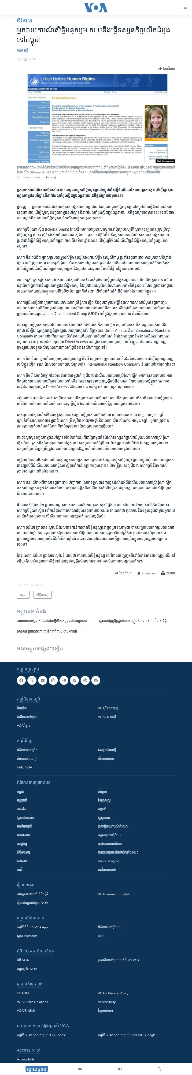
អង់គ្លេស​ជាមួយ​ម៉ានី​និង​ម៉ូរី (32, 894)
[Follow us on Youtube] (42, 680)
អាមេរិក (21, 809)
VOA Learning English (114, 894)
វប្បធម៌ (102, 809)
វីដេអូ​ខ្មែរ (22, 708)
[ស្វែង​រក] (159, 1069)
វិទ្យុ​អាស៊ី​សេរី (105, 1010)
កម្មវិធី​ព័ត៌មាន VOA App (32, 927)
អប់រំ (19, 870)
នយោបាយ (23, 835)
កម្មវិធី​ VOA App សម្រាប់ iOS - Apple (41, 1035)
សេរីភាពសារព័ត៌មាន (110, 844)
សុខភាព (22, 861)
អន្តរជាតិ (22, 800)
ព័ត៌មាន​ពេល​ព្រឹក (27, 750)
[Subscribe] (95, 680)
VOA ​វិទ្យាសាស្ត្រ (108, 708)
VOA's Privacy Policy (113, 993)
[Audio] (120, 1069)
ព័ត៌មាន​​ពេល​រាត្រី (27, 758)
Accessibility (107, 1002)
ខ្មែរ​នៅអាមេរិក (25, 818)
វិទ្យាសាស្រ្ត (104, 800)
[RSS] (74, 680)
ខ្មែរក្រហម (104, 818)
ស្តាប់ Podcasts (27, 936)
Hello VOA (24, 767)
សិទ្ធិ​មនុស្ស (24, 20)
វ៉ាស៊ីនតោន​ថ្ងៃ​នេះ (27, 717)
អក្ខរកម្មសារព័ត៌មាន (110, 835)
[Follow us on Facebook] (21, 680)
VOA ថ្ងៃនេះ (24, 725)
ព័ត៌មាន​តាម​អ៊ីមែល (109, 927)
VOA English (26, 1010)
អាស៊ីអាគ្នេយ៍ (24, 826)
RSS (101, 936)
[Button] (166, 68)
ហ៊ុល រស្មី (22, 50)
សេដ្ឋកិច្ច (22, 844)
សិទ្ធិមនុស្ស (23, 852)
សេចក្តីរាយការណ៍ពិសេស (113, 826)
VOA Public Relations (32, 1002)
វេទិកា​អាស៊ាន (106, 758)
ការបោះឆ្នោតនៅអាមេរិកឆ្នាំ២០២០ (118, 852)
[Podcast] (85, 680)
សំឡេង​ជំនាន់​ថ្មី (107, 750)
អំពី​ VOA (23, 960)
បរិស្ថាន (102, 792)
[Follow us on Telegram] (63, 680)
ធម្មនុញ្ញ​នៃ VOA (27, 969)
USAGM (23, 993)
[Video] (80, 1069)
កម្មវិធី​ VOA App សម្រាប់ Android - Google (127, 1035)
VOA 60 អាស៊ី (107, 717)
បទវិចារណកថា (107, 870)
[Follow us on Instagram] (53, 680)
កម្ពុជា (20, 792)
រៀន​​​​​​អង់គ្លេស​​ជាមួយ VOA (32, 903)
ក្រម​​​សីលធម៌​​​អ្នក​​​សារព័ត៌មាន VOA (119, 960)
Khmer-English (109, 861)
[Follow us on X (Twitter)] (31, 680)
